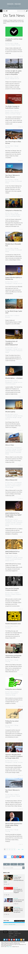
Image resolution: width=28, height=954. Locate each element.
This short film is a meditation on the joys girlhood (18, 910)
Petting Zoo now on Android (13, 689)
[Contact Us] (23, 940)
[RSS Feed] (21, 940)
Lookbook (16, 898)
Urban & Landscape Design (12, 216)
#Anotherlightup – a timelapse (14, 378)
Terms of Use (12, 937)
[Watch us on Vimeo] (16, 940)
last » (23, 849)
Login (10, 935)
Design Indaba (9, 946)
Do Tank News (9, 43)
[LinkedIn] (17, 856)
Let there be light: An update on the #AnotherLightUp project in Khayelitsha (13, 72)
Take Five (16, 875)
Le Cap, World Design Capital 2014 (13, 312)
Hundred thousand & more (13, 623)
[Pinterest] (15, 856)
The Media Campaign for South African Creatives (12, 107)
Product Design (15, 214)
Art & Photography (11, 282)
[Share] (23, 856)
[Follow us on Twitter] (6, 864)
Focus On (16, 887)
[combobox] (21, 11)
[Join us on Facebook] (13, 864)
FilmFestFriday (17, 907)
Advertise (11, 933)
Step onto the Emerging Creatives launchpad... (12, 589)
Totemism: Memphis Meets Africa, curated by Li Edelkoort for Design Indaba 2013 (14, 756)
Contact (16, 931)
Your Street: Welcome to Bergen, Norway (12, 176)
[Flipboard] (20, 856)
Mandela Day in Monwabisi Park (13, 245)
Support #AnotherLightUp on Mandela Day (13, 278)
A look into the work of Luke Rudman (19, 900)
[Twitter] (12, 856)
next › (19, 849)
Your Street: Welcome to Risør (12, 791)
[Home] (14, 4)
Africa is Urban (9, 445)
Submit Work (18, 933)
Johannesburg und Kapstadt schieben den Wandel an (13, 656)
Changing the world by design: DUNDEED (14, 40)
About (10, 931)
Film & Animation (11, 384)
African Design (9, 487)
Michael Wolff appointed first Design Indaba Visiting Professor (13, 825)
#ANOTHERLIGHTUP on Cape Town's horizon (12, 552)
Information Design (10, 450)
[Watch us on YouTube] (14, 940)
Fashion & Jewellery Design (12, 113)
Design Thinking (15, 45)
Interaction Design (11, 417)
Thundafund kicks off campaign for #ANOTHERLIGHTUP (11, 343)
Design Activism (14, 78)
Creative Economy (15, 112)
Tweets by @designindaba (9, 924)
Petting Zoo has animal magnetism (11, 722)
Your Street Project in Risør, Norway (13, 142)
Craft (14, 484)
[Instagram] (11, 940)
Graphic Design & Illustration (12, 692)
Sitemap (15, 935)
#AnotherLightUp (10, 411)
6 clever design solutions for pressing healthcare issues (13, 879)
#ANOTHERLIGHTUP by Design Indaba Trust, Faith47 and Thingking (13, 515)
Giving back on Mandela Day (13, 210)
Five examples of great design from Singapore (18, 890)
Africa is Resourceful (11, 480)
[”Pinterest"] (21, 864)
